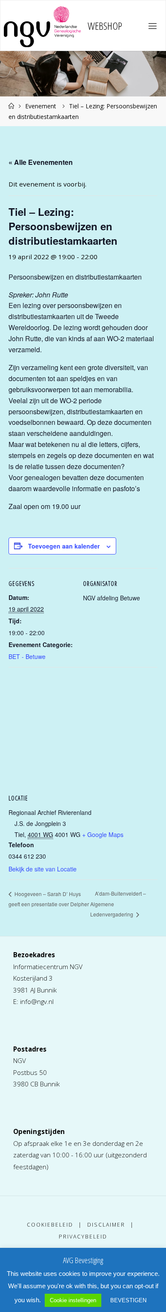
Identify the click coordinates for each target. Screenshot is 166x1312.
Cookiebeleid (50, 1224)
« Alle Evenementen (41, 162)
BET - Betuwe (27, 656)
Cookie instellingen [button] (73, 1300)
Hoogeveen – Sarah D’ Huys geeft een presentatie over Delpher (49, 899)
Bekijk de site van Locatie (43, 869)
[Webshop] (42, 26)
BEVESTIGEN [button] (128, 1300)
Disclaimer (106, 1224)
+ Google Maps (102, 834)
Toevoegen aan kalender (64, 546)
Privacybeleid (83, 1236)
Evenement (40, 106)
